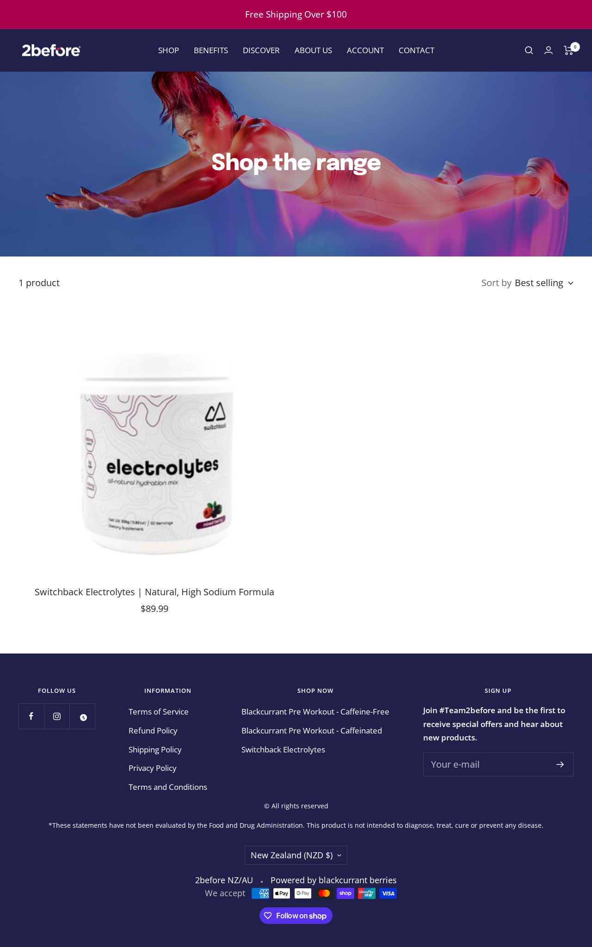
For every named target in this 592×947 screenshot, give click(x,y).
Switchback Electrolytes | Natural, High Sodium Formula (154, 592)
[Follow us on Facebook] (31, 716)
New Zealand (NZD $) (292, 855)
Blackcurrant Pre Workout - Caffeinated (311, 730)
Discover (261, 50)
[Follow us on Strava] (82, 716)
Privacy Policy (153, 768)
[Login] (548, 50)
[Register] (560, 764)
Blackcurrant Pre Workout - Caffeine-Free (315, 711)
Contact (416, 50)
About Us (313, 50)
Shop (168, 50)
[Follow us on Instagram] (56, 716)
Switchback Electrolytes (283, 749)
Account (365, 50)
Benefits (211, 50)
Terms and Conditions (168, 787)
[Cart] (569, 50)
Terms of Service (159, 711)
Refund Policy (153, 730)
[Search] (529, 50)
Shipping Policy (155, 749)
